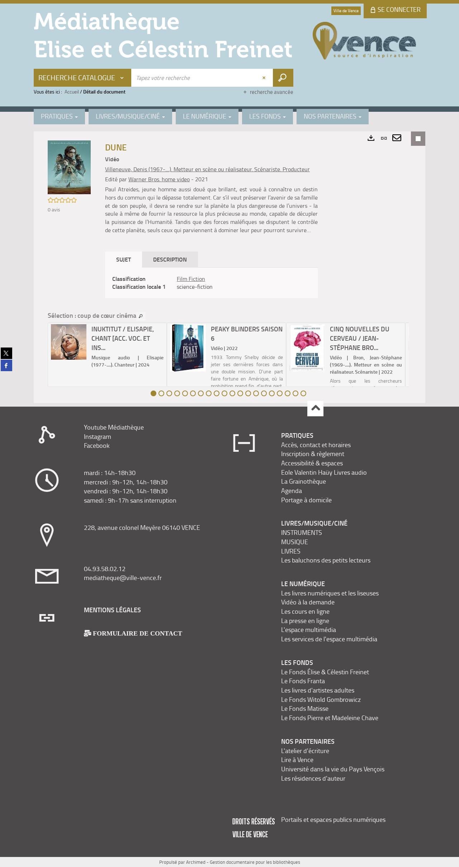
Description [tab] (170, 259)
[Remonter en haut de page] (315, 408)
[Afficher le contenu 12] (240, 393)
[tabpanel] (211, 283)
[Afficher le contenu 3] (169, 393)
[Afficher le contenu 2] (161, 393)
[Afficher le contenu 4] (177, 393)
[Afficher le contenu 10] (224, 393)
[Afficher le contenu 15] (264, 393)
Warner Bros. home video (159, 179)
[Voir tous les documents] (141, 316)
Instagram (97, 436)
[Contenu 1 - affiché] (153, 393)
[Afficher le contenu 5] (185, 393)
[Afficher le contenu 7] (201, 393)
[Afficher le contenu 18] (287, 393)
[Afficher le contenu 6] (193, 393)
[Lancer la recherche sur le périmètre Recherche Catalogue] (283, 78)
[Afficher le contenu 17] (280, 393)
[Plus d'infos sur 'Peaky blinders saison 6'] (188, 348)
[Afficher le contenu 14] (256, 393)
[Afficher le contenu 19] (295, 393)
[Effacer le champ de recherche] (264, 78)
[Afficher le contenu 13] (248, 393)
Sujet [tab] (123, 259)
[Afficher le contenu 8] (209, 393)
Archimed (195, 862)
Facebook (97, 445)
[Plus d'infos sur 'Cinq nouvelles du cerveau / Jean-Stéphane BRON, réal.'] (307, 348)
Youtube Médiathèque (114, 427)
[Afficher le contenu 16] (272, 393)
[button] (69, 166)
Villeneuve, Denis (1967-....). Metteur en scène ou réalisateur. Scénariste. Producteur (207, 169)
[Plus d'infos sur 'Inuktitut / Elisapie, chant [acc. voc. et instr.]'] (68, 342)
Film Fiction (191, 279)
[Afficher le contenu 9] (216, 393)
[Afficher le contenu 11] (232, 393)
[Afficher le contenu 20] (303, 393)
